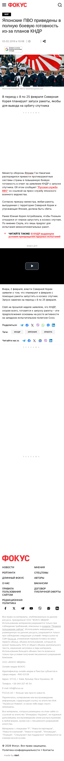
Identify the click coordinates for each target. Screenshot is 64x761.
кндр (17, 332)
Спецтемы (41, 572)
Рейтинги (8, 572)
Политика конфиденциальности (21, 750)
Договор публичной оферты (47, 590)
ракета (48, 332)
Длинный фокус (13, 577)
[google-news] (48, 608)
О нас (6, 583)
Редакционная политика (12, 602)
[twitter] (14, 608)
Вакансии (41, 583)
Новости (8, 567)
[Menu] (4, 4)
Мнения (39, 567)
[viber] (39, 608)
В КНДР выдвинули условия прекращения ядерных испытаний (34, 235)
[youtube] (31, 608)
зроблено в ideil (11, 755)
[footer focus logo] (16, 558)
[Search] (59, 4)
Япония (33, 332)
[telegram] (22, 608)
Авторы (39, 577)
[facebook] (5, 608)
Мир (6, 14)
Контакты (48, 750)
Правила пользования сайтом (11, 591)
